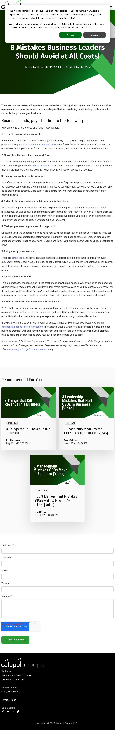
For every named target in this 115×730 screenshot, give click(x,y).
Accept (70, 34)
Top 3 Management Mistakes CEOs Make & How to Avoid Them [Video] (56, 500)
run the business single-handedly (38, 144)
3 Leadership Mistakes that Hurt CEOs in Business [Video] (86, 431)
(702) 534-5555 (9, 691)
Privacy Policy (8, 699)
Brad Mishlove (35, 67)
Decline (94, 34)
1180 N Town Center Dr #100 (16, 675)
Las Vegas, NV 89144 (12, 679)
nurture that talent (41, 165)
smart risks (18, 257)
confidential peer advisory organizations (22, 326)
